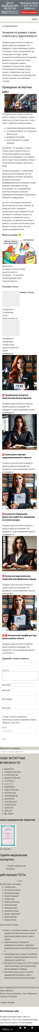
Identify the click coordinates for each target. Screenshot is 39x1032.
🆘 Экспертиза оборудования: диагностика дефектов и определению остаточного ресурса (18, 517)
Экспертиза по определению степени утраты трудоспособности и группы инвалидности (10, 346)
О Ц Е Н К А (8, 784)
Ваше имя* (6, 690)
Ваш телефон (7, 699)
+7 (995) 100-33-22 (29, 5)
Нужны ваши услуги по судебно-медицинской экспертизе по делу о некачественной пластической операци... (20, 975)
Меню (34, 19)
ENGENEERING (9, 787)
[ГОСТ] (19, 881)
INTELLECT (8, 811)
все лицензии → (6, 849)
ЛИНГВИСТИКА (10, 802)
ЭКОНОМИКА (9, 799)
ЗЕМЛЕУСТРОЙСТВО (12, 778)
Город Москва (9, 887)
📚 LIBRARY (9, 814)
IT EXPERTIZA (9, 781)
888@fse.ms (29, 8)
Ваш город (6, 708)
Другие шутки (7, 266)
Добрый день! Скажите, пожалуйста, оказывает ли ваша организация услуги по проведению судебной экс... (20, 957)
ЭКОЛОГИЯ (8, 808)
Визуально (4, 670)
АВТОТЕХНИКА (10, 793)
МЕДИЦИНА (9, 769)
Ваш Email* (6, 685)
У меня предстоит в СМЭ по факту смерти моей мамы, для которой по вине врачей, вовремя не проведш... (21, 966)
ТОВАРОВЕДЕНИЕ (11, 796)
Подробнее (23, 1025)
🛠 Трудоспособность (10, 26)
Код (7, 670)
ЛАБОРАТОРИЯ (10, 805)
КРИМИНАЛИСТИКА (12, 772)
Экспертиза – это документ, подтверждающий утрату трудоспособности (13, 278)
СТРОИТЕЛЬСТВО (11, 775)
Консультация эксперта (9, 925)
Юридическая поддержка (10, 748)
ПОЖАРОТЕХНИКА (11, 790)
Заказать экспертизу (29, 12)
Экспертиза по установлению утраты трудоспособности (9, 313)
